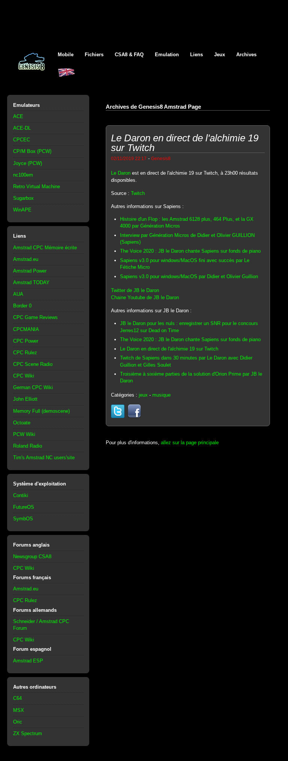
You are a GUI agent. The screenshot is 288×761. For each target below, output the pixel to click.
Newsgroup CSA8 (32, 556)
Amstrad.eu (25, 259)
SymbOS (23, 518)
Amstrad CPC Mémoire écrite (45, 247)
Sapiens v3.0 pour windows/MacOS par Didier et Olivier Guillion (189, 276)
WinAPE (22, 210)
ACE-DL (22, 128)
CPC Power (25, 341)
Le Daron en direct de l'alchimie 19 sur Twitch (169, 349)
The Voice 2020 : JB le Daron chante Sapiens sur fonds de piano (190, 251)
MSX (18, 710)
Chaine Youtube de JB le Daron (145, 297)
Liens (196, 54)
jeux (143, 395)
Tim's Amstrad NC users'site (44, 457)
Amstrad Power (29, 271)
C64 (17, 698)
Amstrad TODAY (31, 282)
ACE (18, 116)
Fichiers (94, 54)
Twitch (138, 193)
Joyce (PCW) (27, 163)
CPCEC (21, 139)
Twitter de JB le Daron (135, 290)
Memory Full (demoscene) (41, 411)
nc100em (23, 175)
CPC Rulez (25, 352)
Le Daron (120, 173)
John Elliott (25, 399)
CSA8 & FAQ (129, 54)
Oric (17, 722)
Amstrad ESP (28, 661)
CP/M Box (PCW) (32, 151)
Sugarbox (23, 198)
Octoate (21, 422)
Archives (246, 54)
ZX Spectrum (27, 733)
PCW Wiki (24, 434)
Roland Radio (27, 446)
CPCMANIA (26, 329)
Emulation (167, 54)
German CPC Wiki (33, 387)
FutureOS (23, 507)
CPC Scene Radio (32, 364)
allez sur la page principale (190, 442)
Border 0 (22, 306)
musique (161, 395)
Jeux (219, 54)
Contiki (20, 495)
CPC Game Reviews (35, 317)
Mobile (66, 54)
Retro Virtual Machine (36, 186)
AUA (18, 294)
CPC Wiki (23, 376)
